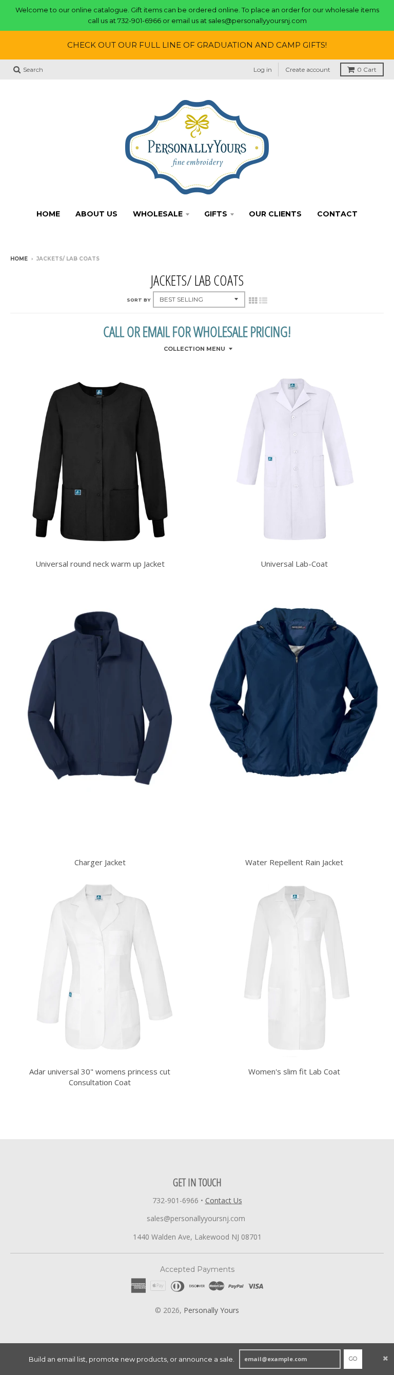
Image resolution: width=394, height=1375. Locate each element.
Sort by (138, 300)
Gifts (215, 213)
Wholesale (158, 213)
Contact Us (223, 1200)
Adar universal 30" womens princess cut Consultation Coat (99, 1076)
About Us (96, 213)
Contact (337, 213)
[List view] (263, 300)
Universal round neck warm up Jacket (100, 564)
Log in (262, 69)
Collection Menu (194, 348)
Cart (367, 69)
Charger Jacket (100, 862)
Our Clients (275, 213)
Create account (307, 69)
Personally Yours (211, 1310)
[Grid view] (253, 300)
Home (48, 213)
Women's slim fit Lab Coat (294, 1071)
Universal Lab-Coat (294, 564)
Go (353, 1358)
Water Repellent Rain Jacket (294, 862)
